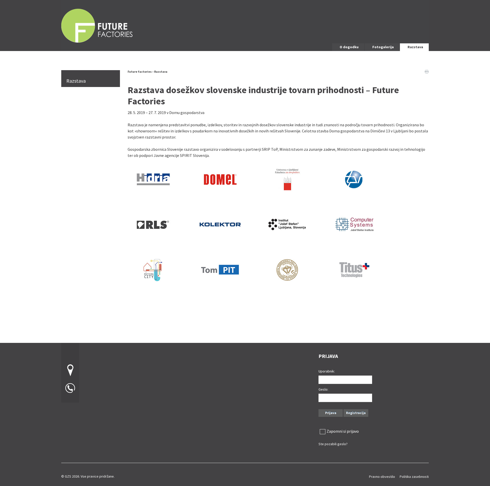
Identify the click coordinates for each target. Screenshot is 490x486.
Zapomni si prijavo (343, 431)
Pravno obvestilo (382, 476)
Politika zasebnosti (414, 476)
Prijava (330, 413)
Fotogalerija (383, 47)
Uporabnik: (326, 371)
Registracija (356, 413)
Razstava (415, 47)
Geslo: (323, 389)
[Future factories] (245, 25)
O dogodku (349, 47)
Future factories (140, 71)
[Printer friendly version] (427, 71)
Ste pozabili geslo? (333, 444)
